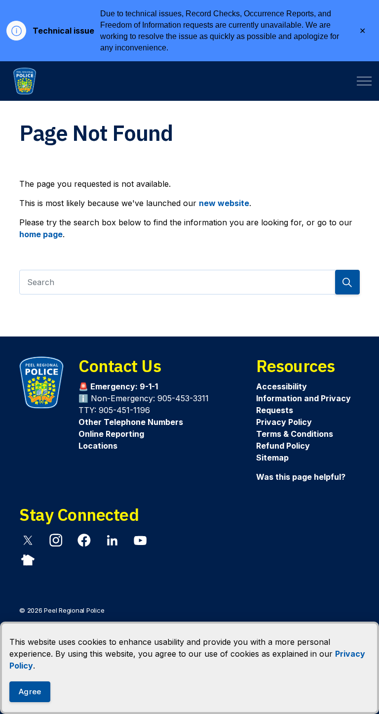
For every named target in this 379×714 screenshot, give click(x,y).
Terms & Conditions (294, 434)
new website (224, 203)
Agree (30, 691)
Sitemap (272, 457)
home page (41, 234)
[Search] (347, 282)
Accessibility (281, 386)
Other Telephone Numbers (130, 422)
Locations (97, 446)
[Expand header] (364, 81)
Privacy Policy (284, 422)
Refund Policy (283, 446)
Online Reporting (111, 434)
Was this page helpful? (300, 477)
